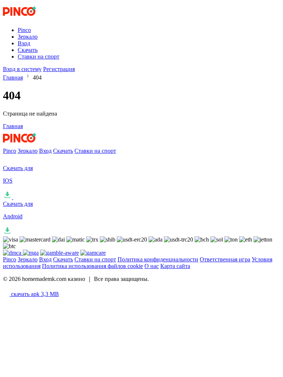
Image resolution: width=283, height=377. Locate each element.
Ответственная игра (225, 259)
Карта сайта (175, 266)
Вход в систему (22, 69)
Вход (24, 43)
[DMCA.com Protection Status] (13, 253)
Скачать (28, 50)
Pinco (24, 30)
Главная (13, 77)
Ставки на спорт (38, 56)
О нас (151, 266)
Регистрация (59, 69)
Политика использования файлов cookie (92, 266)
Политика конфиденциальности (158, 259)
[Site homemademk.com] (33, 17)
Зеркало (28, 37)
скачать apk (34, 294)
